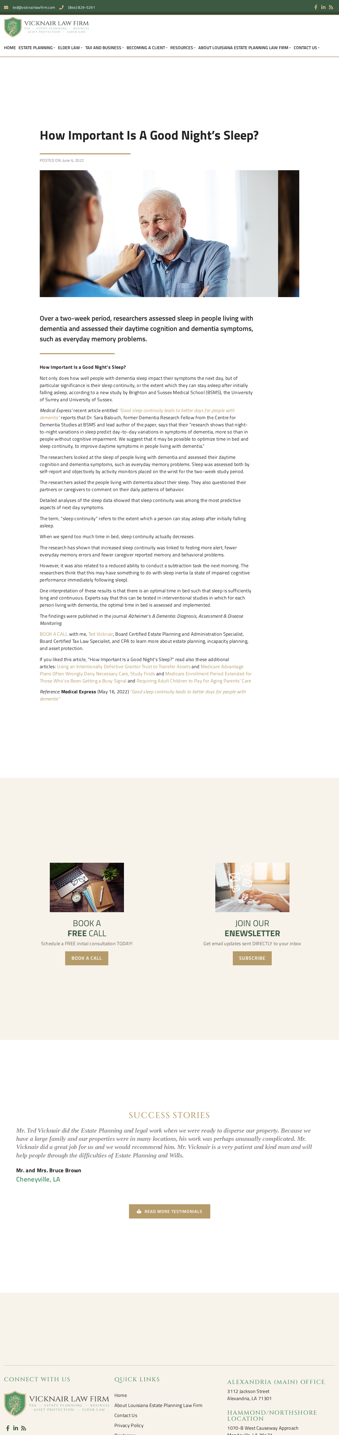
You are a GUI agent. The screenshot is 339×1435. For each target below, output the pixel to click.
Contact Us (305, 47)
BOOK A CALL (54, 634)
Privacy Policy (129, 1425)
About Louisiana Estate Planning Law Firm (243, 47)
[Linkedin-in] (323, 7)
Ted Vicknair (100, 634)
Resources (181, 47)
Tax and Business (103, 47)
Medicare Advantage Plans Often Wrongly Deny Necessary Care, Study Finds (141, 670)
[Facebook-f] (316, 7)
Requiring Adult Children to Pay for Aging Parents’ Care (194, 680)
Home (10, 47)
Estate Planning (36, 47)
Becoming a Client (146, 47)
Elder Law (69, 47)
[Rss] (331, 7)
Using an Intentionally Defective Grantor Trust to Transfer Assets (123, 666)
